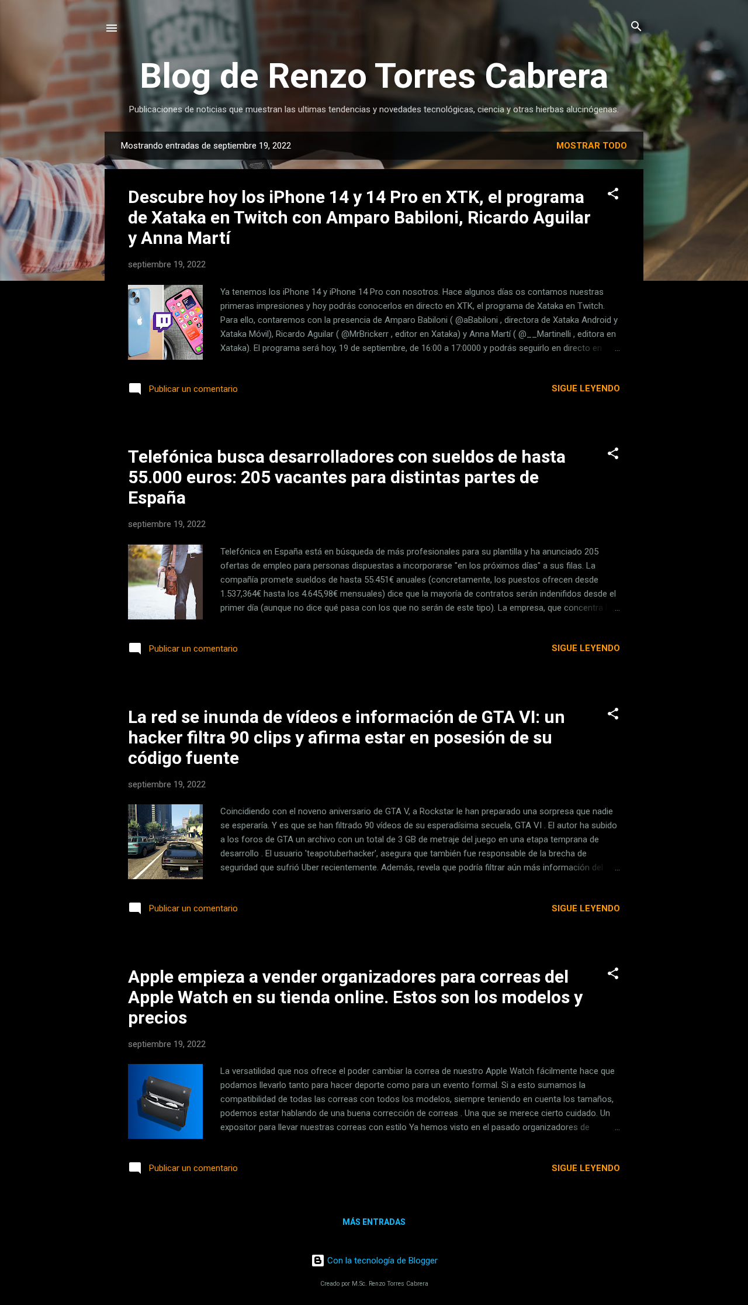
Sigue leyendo (586, 388)
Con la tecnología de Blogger (381, 1260)
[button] (613, 194)
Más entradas (374, 1222)
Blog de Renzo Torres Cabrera (374, 76)
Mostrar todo (591, 145)
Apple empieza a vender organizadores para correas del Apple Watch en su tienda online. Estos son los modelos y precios (355, 997)
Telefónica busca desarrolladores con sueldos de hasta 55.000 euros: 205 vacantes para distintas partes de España (347, 477)
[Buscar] (636, 27)
